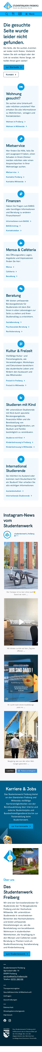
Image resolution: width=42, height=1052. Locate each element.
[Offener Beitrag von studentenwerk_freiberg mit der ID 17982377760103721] (21, 678)
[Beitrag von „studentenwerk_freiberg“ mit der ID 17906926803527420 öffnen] (21, 565)
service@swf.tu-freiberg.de (15, 976)
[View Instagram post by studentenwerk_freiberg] (35, 586)
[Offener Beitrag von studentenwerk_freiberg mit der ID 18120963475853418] (21, 734)
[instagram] (10, 1020)
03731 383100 (17, 979)
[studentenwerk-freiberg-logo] (21, 2)
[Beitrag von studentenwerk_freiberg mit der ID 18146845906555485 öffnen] (21, 622)
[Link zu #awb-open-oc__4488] (6, 14)
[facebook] (5, 1020)
